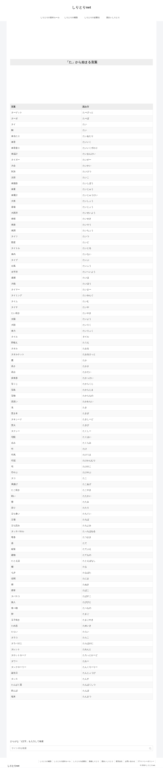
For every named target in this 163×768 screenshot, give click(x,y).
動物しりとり (94, 761)
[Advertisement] (81, 40)
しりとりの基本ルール (62, 761)
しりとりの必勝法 (80, 761)
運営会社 (119, 761)
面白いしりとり (107, 761)
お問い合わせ (130, 761)
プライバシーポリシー (145, 761)
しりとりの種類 (45, 761)
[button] (150, 748)
